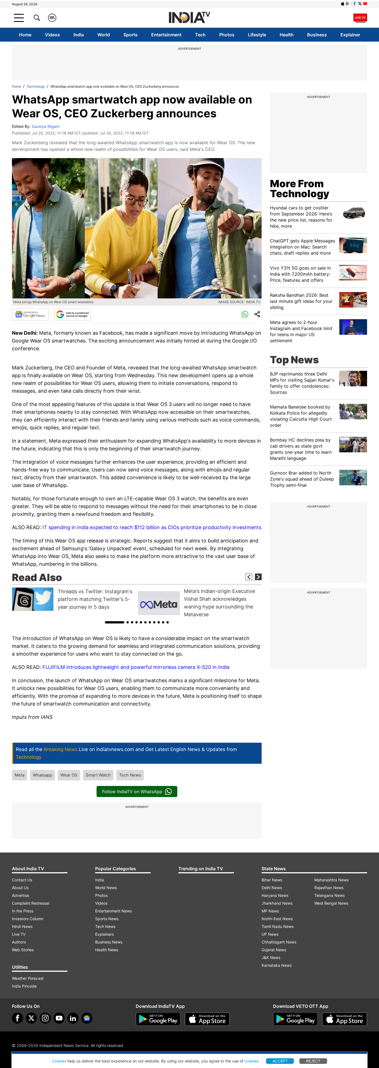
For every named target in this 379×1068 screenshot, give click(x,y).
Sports (130, 34)
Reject (313, 1061)
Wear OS (68, 775)
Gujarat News (274, 949)
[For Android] (295, 1019)
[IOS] (343, 4)
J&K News (271, 957)
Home (25, 34)
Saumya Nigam (45, 126)
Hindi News (22, 926)
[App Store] (207, 1019)
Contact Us (22, 879)
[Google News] (30, 314)
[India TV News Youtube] (365, 4)
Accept (280, 1061)
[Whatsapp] (245, 314)
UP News (270, 934)
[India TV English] (189, 18)
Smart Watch (98, 775)
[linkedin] (73, 1018)
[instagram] (45, 1018)
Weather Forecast (28, 978)
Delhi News (272, 887)
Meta (19, 775)
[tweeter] (31, 1018)
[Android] (348, 4)
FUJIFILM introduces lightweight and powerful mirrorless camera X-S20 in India (135, 667)
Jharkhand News (277, 903)
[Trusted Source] (72, 314)
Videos (52, 34)
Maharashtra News (331, 879)
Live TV (19, 934)
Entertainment (166, 34)
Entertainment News (113, 911)
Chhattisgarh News (279, 942)
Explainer (350, 34)
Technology (36, 86)
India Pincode (24, 986)
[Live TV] (360, 18)
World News (106, 887)
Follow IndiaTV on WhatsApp (132, 791)
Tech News (130, 775)
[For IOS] (344, 1019)
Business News (108, 942)
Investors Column (27, 918)
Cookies (59, 1061)
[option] (73, 599)
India (79, 34)
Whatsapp (42, 775)
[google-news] (86, 1018)
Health (287, 34)
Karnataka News (277, 965)
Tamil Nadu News (278, 926)
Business (317, 34)
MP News (270, 911)
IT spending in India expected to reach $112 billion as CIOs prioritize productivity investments (151, 527)
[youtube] (59, 1018)
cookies (251, 1061)
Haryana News (275, 895)
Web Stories (23, 949)
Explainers (104, 934)
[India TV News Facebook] (355, 4)
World (103, 34)
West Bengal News (331, 903)
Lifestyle (257, 34)
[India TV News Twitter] (360, 4)
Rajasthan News (328, 887)
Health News (106, 949)
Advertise (20, 895)
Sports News (106, 918)
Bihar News (272, 879)
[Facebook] (17, 1018)
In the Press (22, 911)
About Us (20, 887)
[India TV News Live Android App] (158, 1019)
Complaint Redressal (30, 903)
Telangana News (329, 895)
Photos (226, 34)
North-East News (277, 918)
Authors (19, 942)
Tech (200, 34)
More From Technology (299, 188)
